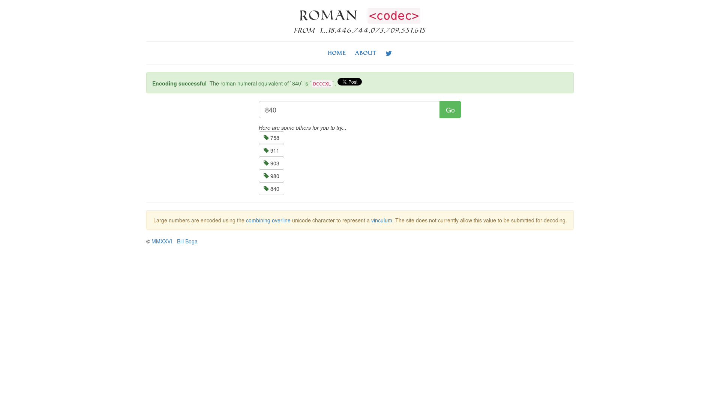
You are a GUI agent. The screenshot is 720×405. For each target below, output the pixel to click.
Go (450, 109)
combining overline (268, 220)
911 (274, 150)
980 (274, 176)
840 (274, 188)
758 (274, 137)
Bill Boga (187, 241)
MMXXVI (162, 241)
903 (274, 163)
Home (337, 52)
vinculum (381, 220)
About (365, 52)
